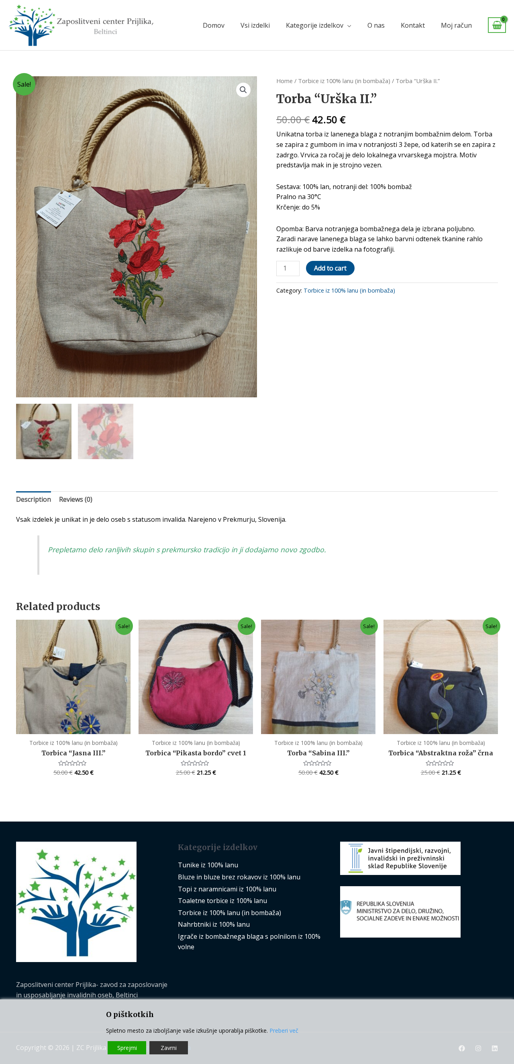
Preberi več (283, 1030)
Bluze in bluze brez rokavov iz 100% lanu (239, 877)
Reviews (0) (75, 499)
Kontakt (413, 25)
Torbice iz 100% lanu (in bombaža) (344, 81)
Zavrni (169, 1048)
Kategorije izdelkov (314, 25)
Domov (213, 25)
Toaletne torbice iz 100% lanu (222, 900)
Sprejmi (127, 1048)
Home (284, 81)
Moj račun (456, 25)
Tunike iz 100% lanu (208, 865)
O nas (376, 25)
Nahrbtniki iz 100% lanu (214, 924)
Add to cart (330, 268)
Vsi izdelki (255, 25)
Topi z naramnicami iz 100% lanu (227, 889)
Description (33, 499)
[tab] (33, 499)
